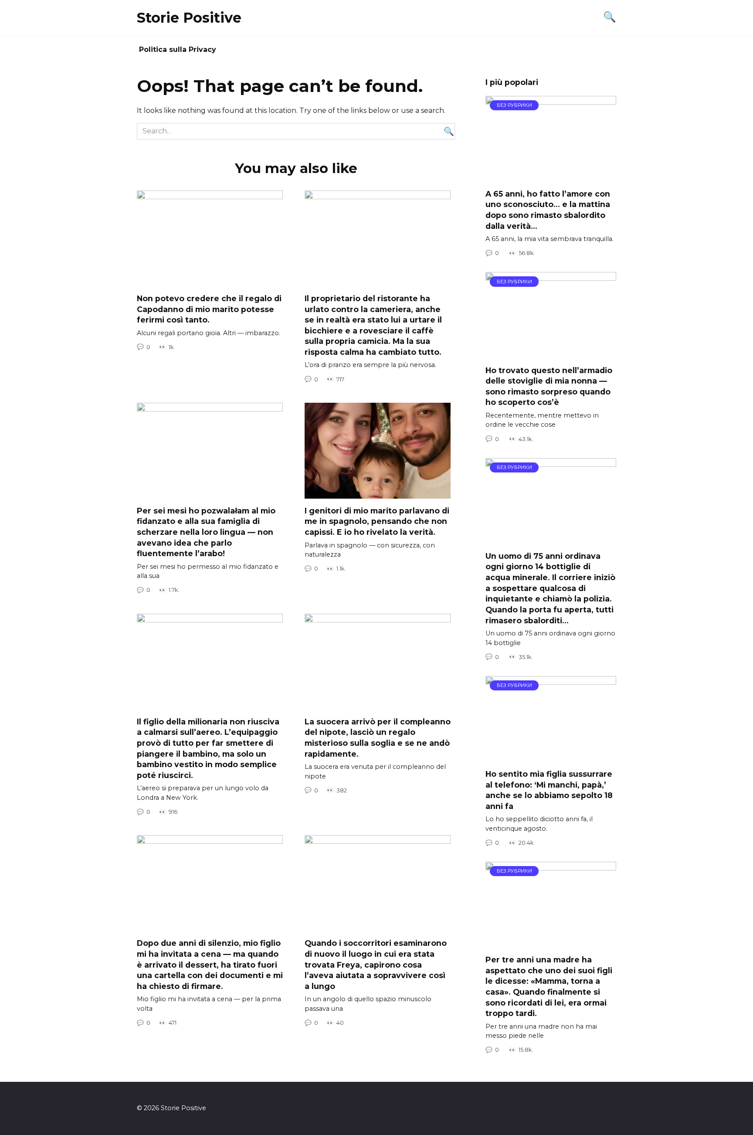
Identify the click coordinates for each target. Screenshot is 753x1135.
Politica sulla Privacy (177, 49)
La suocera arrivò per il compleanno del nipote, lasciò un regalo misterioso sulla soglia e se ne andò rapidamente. (378, 737)
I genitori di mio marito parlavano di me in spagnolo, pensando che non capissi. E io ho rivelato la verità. (377, 521)
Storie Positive (189, 17)
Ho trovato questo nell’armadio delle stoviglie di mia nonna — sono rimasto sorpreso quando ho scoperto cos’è (548, 386)
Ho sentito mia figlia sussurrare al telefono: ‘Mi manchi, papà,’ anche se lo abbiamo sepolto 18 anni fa (549, 790)
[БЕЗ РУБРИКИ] (550, 176)
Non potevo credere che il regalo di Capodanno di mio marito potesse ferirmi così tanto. (209, 309)
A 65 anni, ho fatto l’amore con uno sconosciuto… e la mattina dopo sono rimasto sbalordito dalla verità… (547, 210)
